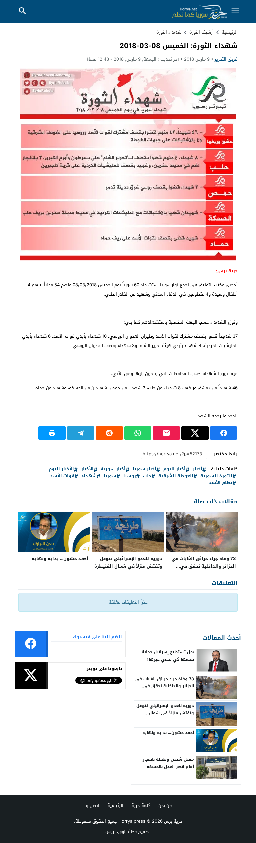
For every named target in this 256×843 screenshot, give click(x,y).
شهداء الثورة (168, 32)
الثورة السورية (216, 476)
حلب (147, 476)
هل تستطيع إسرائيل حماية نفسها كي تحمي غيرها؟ (168, 655)
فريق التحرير (226, 59)
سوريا (110, 476)
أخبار (197, 469)
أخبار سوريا (144, 469)
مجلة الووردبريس (121, 831)
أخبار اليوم (174, 469)
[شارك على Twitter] (195, 433)
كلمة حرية (140, 805)
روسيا (129, 476)
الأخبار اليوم (61, 469)
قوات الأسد (62, 476)
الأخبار (87, 469)
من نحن (165, 805)
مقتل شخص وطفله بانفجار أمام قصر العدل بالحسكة (168, 763)
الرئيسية (115, 805)
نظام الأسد (220, 482)
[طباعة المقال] (52, 433)
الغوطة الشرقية (175, 476)
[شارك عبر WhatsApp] (138, 433)
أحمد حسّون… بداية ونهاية (60, 558)
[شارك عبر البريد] (166, 433)
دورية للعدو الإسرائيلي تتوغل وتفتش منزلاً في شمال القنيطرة (128, 562)
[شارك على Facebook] (224, 433)
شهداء (89, 476)
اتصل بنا (91, 805)
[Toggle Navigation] (235, 11)
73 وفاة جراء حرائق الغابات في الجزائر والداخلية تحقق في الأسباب (203, 566)
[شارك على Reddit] (109, 433)
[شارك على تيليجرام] (81, 433)
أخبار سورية (113, 469)
